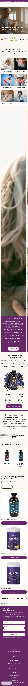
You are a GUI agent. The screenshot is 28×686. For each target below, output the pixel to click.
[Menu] (1, 4)
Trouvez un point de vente (14, 651)
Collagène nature (6, 588)
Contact (14, 656)
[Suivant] (25, 459)
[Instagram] (4, 603)
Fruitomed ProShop (14, 668)
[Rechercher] (4, 4)
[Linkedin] (6, 603)
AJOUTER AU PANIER (14, 523)
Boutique (14, 649)
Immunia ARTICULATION (9, 519)
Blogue (14, 654)
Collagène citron (6, 554)
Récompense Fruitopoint (14, 663)
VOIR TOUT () (7, 487)
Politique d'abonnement (14, 682)
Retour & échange (14, 680)
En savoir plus (13, 348)
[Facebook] (2, 603)
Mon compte (14, 685)
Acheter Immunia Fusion (14, 406)
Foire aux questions (14, 675)
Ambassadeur (14, 666)
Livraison (14, 677)
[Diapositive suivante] (25, 231)
